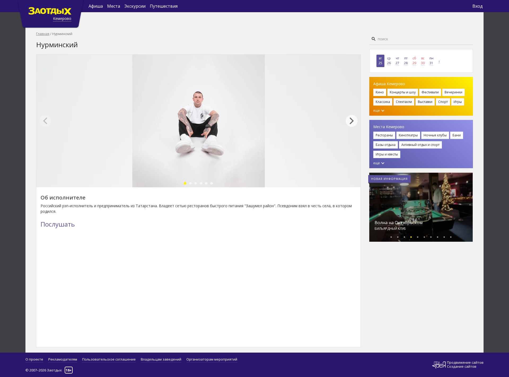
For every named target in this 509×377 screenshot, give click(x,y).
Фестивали (430, 92)
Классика (383, 101)
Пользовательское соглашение (109, 359)
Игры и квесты (387, 154)
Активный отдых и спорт (420, 144)
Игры (458, 101)
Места (113, 6)
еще (377, 110)
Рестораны (384, 135)
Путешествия (164, 6)
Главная (42, 33)
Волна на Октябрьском (399, 223)
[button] (354, 121)
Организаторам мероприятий (211, 359)
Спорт (443, 101)
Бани (457, 135)
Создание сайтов (461, 366)
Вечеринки (453, 92)
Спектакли (404, 101)
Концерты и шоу (403, 92)
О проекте (34, 359)
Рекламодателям (62, 359)
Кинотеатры (408, 135)
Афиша (96, 6)
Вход (477, 6)
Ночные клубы (435, 135)
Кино (380, 92)
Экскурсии (135, 6)
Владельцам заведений (161, 359)
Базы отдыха (386, 144)
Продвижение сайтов (465, 363)
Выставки (425, 101)
